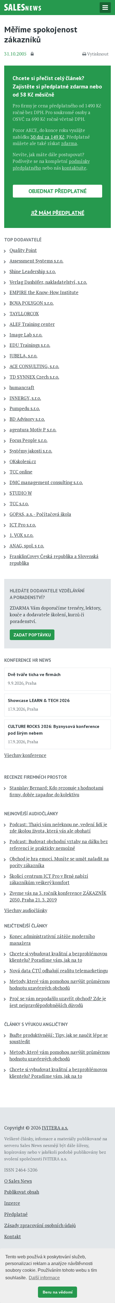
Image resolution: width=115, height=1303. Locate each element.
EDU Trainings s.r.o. (29, 345)
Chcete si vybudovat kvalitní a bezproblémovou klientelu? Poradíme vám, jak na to (58, 957)
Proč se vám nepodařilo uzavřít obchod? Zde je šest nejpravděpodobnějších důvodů (57, 1002)
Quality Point (23, 250)
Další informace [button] (44, 1277)
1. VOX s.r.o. (21, 535)
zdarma (69, 143)
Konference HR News (27, 660)
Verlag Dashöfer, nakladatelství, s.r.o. (48, 282)
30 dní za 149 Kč (47, 137)
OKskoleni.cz (22, 461)
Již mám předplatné (57, 213)
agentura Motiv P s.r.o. (32, 430)
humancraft (21, 387)
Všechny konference (25, 755)
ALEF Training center (32, 324)
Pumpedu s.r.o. (24, 408)
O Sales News (18, 1181)
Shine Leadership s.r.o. (32, 271)
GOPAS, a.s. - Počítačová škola (40, 514)
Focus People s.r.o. (28, 440)
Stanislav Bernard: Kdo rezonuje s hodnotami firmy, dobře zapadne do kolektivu (56, 791)
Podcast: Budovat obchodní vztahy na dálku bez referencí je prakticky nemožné (58, 844)
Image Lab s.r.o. (25, 335)
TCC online (20, 472)
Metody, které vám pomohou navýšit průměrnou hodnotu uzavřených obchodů (59, 984)
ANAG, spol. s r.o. (26, 546)
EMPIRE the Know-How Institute (43, 292)
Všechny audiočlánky (25, 910)
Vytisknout (98, 54)
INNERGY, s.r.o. (25, 398)
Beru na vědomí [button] (58, 1292)
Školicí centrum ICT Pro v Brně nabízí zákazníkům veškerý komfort (48, 879)
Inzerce (12, 1203)
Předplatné (16, 1214)
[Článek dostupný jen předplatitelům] (33, 54)
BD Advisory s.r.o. (27, 419)
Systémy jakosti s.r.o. (30, 451)
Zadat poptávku (32, 635)
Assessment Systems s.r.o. (36, 261)
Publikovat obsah (21, 1192)
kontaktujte (74, 168)
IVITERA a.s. (55, 1128)
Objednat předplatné (57, 191)
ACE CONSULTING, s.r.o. (34, 366)
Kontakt (12, 1237)
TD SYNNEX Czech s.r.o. (34, 377)
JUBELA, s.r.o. (23, 356)
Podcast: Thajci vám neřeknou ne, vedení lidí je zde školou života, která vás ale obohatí (58, 827)
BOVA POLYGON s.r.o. (31, 303)
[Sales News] (22, 6)
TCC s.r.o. (19, 504)
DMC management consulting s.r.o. (46, 482)
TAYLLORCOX (24, 314)
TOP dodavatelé (23, 240)
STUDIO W (20, 493)
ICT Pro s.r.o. (22, 525)
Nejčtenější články (25, 926)
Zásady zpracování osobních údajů (40, 1225)
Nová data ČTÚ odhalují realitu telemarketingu (58, 971)
